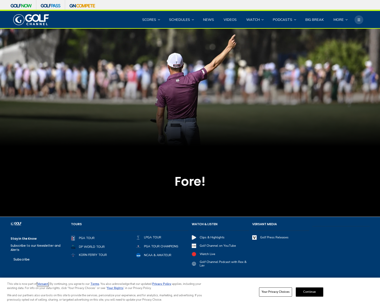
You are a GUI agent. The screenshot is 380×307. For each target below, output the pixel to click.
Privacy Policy (161, 284)
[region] (190, 292)
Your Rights (115, 288)
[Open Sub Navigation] (159, 20)
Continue (309, 292)
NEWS (208, 19)
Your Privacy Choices (275, 292)
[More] (358, 19)
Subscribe (21, 259)
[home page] (31, 19)
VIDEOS (230, 19)
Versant (42, 284)
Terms (94, 284)
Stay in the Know (24, 239)
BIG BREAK (314, 19)
